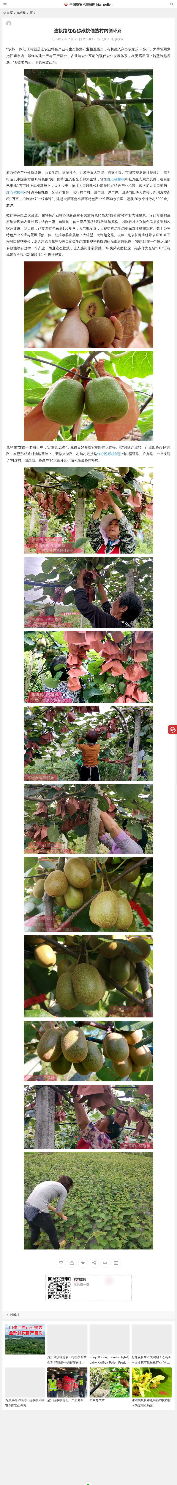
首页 (10, 12)
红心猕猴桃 (116, 179)
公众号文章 (97, 1400)
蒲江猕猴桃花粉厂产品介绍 (65, 1400)
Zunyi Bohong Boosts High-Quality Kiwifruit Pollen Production (110, 1362)
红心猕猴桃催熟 (109, 454)
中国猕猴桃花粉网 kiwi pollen (90, 4)
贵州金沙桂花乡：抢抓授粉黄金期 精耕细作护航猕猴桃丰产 (67, 1362)
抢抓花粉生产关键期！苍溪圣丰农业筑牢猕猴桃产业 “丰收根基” (151, 1362)
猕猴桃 (21, 12)
